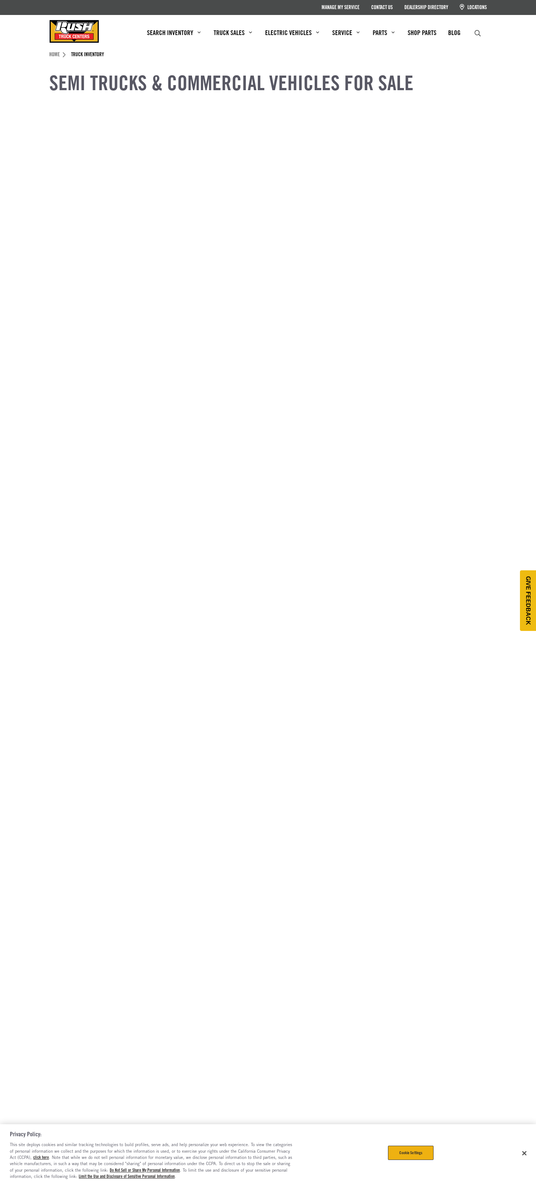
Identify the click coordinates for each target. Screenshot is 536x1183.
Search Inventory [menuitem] (170, 33)
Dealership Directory (426, 7)
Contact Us (382, 7)
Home (54, 54)
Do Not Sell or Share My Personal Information (145, 1170)
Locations (476, 7)
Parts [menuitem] (380, 33)
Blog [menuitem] (454, 33)
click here (41, 1157)
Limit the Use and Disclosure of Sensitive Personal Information (127, 1176)
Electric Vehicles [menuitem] (288, 33)
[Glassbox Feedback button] (528, 600)
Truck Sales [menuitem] (229, 33)
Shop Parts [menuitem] (422, 33)
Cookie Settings (411, 1152)
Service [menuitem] (342, 33)
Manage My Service (341, 7)
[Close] (524, 1153)
